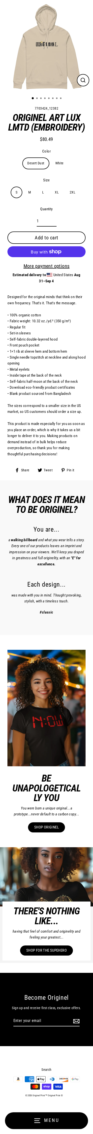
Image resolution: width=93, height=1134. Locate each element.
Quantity (46, 209)
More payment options (47, 266)
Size (46, 180)
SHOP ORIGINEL (46, 827)
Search (46, 1070)
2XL (72, 192)
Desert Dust (35, 163)
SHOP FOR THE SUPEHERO (46, 950)
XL (57, 192)
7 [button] (57, 98)
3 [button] (41, 98)
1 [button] (33, 98)
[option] (46, 46)
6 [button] (53, 98)
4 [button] (45, 98)
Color (46, 151)
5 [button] (49, 98)
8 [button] (61, 98)
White (59, 163)
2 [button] (37, 98)
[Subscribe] (76, 1021)
